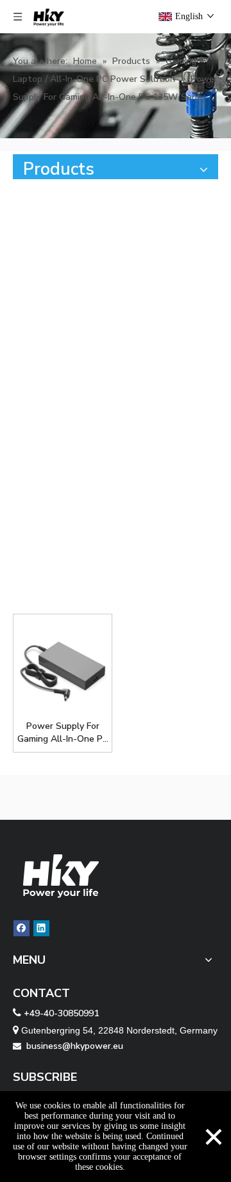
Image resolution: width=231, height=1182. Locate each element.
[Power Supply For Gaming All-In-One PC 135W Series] (62, 667)
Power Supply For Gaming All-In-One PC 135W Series (62, 733)
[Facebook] (21, 928)
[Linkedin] (41, 928)
